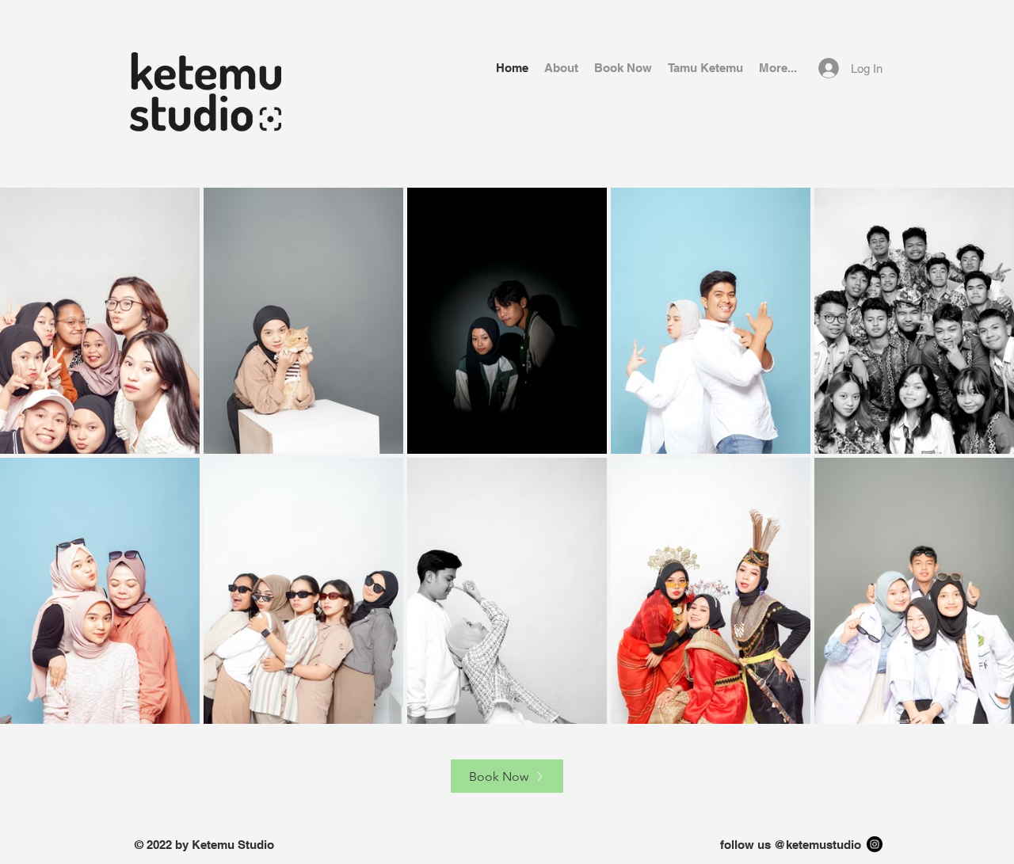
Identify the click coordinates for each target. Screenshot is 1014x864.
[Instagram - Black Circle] (874, 844)
